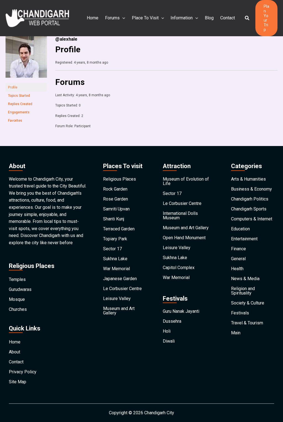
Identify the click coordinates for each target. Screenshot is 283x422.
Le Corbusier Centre (122, 288)
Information (182, 17)
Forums (112, 17)
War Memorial (116, 268)
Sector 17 (112, 248)
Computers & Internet (251, 219)
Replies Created (20, 104)
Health (237, 268)
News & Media (245, 278)
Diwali (169, 341)
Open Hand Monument (184, 237)
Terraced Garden (119, 228)
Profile (12, 87)
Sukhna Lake (115, 258)
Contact (227, 17)
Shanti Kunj (113, 219)
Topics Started (19, 96)
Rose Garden (115, 199)
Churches (18, 309)
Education (240, 228)
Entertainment (244, 238)
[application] (122, 18)
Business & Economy (251, 189)
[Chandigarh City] (37, 17)
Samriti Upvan (116, 209)
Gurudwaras (20, 289)
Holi (167, 331)
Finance (238, 248)
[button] (247, 18)
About (14, 352)
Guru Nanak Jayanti (181, 311)
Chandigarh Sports (248, 209)
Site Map (17, 381)
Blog (209, 17)
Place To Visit (145, 17)
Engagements (19, 112)
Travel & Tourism (247, 322)
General (238, 258)
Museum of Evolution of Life (186, 181)
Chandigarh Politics (249, 199)
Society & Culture (247, 303)
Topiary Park (115, 238)
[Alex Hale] (26, 59)
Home (92, 17)
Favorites (15, 121)
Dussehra (172, 321)
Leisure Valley (117, 298)
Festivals (240, 313)
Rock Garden (115, 189)
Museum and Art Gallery (119, 311)
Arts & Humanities (248, 179)
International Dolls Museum (180, 215)
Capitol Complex (179, 267)
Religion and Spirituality (243, 291)
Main (235, 332)
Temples (17, 279)
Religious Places (119, 179)
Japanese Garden (120, 278)
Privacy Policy (22, 371)
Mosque (17, 299)
